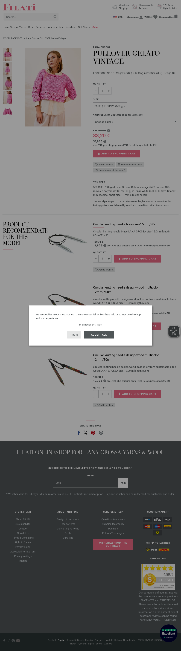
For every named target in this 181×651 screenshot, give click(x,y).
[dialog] (90, 326)
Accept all (99, 334)
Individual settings (90, 324)
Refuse (74, 334)
